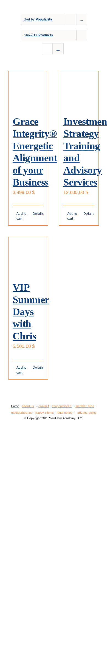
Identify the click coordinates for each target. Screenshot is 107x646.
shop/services (62, 406)
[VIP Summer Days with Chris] (28, 256)
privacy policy (87, 412)
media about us (22, 412)
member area (84, 406)
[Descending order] (82, 19)
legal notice (64, 412)
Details (38, 214)
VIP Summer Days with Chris (31, 312)
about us (28, 406)
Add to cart (21, 216)
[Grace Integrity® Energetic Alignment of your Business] (28, 90)
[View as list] (58, 48)
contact (43, 406)
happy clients (44, 412)
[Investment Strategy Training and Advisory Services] (78, 90)
